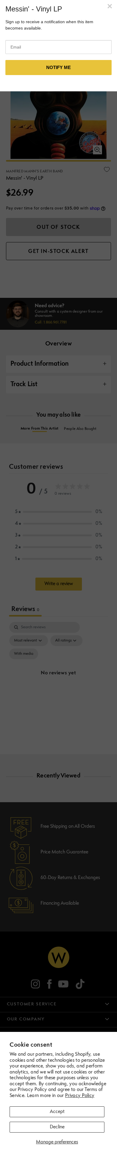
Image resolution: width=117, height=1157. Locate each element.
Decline (57, 1127)
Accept (57, 1111)
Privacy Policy (79, 1095)
